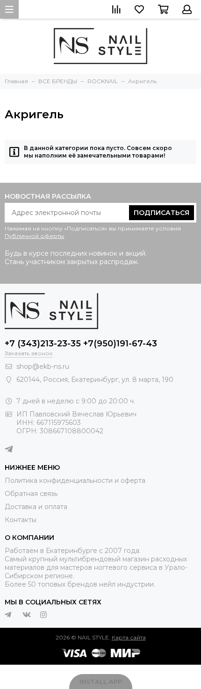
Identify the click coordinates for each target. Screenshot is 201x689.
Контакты (20, 520)
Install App (101, 681)
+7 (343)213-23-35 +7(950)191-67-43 (81, 343)
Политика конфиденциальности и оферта (75, 480)
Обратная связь (31, 493)
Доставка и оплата (36, 506)
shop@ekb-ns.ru (42, 366)
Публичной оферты (34, 235)
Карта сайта (129, 637)
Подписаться (161, 212)
